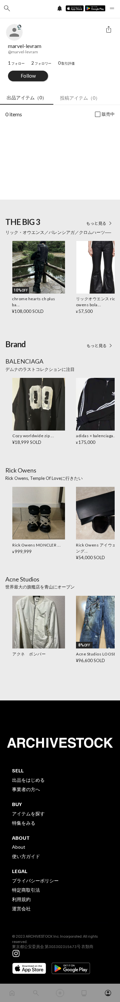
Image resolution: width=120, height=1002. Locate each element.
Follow (28, 76)
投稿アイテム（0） (80, 98)
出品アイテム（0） (27, 97)
